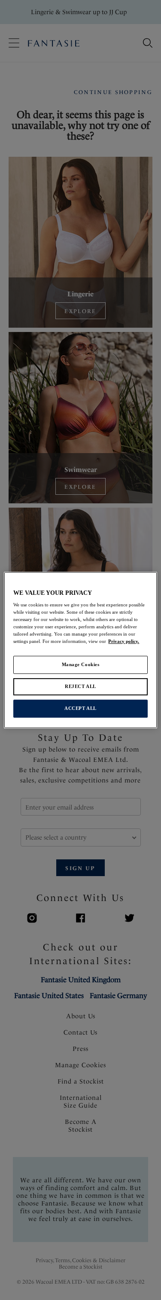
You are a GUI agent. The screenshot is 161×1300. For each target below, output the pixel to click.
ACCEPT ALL (80, 708)
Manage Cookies (81, 664)
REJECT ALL (80, 686)
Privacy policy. (123, 641)
